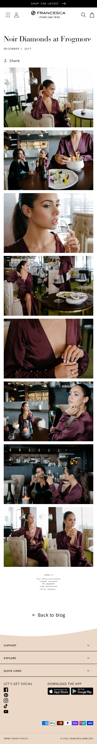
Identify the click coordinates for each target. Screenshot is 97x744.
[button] (8, 15)
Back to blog (51, 615)
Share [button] (14, 60)
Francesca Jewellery (81, 738)
